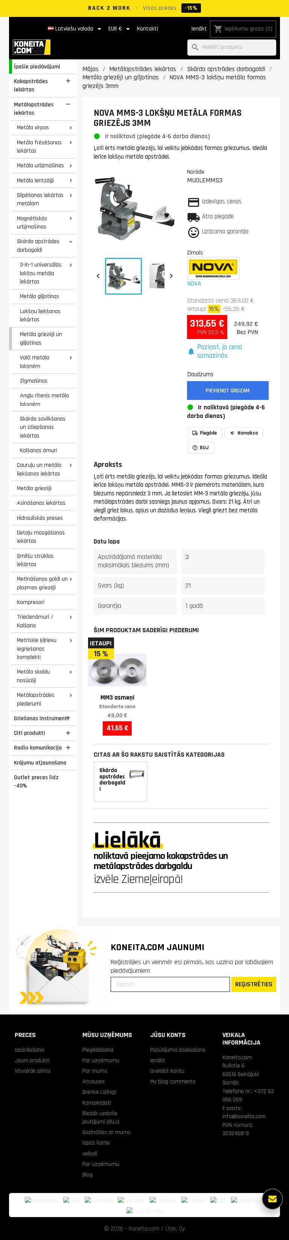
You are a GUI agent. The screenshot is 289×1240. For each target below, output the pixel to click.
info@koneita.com (244, 1116)
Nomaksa (247, 433)
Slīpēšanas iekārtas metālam (40, 199)
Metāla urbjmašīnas (40, 165)
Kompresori (30, 602)
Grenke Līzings (99, 1092)
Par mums (94, 1071)
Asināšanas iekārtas (41, 503)
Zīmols (195, 252)
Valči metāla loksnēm (34, 362)
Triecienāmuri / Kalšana (35, 621)
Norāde (195, 172)
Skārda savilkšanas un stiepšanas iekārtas (42, 427)
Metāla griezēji (34, 488)
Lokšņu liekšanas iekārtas (40, 315)
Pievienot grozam (227, 390)
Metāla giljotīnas (39, 296)
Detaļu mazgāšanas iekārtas (41, 537)
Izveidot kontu (167, 1071)
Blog (87, 1174)
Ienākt (199, 29)
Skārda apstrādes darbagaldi (38, 246)
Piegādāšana (97, 1050)
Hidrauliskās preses (40, 518)
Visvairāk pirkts (33, 1071)
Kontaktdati (96, 1103)
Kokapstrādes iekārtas (31, 85)
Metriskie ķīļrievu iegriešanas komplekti (36, 648)
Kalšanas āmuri (38, 450)
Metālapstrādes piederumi (36, 699)
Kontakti (147, 29)
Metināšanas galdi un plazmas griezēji (42, 583)
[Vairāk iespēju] (272, 1199)
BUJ (204, 447)
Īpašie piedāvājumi (37, 66)
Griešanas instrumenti (41, 718)
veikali (89, 1153)
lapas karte (96, 1142)
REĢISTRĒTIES (253, 984)
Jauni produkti (32, 1060)
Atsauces (93, 1081)
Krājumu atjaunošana (40, 762)
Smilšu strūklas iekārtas (35, 560)
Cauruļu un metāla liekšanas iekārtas (39, 469)
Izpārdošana (29, 1050)
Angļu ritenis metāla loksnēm (44, 400)
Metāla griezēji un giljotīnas (41, 338)
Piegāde (208, 433)
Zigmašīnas (33, 381)
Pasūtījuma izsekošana (177, 1050)
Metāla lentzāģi (35, 180)
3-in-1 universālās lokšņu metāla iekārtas (40, 273)
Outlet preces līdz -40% (36, 782)
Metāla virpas (33, 127)
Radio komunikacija (38, 747)
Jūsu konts (168, 1035)
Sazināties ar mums (106, 1132)
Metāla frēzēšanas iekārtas (39, 147)
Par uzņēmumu (100, 1060)
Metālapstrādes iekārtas (33, 109)
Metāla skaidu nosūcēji (33, 676)
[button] (228, 351)
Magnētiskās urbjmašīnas (32, 223)
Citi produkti (29, 733)
